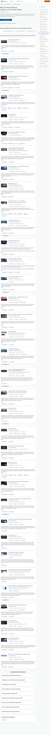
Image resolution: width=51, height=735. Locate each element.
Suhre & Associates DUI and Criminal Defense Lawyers (45, 58)
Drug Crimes (11, 63)
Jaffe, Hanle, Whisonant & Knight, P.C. (45, 46)
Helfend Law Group (42, 44)
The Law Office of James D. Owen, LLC (45, 56)
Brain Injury (16, 643)
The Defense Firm (42, 16)
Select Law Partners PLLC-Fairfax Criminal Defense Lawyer (45, 60)
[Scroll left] (1, 31)
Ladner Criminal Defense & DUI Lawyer (45, 17)
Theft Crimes (16, 63)
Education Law (16, 302)
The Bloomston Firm (43, 63)
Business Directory (19, 1)
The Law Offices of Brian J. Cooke (44, 31)
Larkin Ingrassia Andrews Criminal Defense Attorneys (45, 51)
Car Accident (15, 524)
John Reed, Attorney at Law (44, 65)
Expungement (16, 245)
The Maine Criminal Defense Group (45, 14)
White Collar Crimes (22, 100)
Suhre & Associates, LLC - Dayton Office (45, 24)
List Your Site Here (6, 19)
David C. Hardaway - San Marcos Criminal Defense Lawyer (45, 34)
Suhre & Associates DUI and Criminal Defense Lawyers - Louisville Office (45, 19)
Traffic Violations (21, 119)
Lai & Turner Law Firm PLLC (44, 9)
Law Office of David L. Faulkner (44, 29)
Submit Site (47, 1)
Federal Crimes (18, 225)
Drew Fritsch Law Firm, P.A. (43, 27)
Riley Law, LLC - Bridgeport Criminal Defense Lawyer (45, 66)
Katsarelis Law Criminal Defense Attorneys (45, 61)
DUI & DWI (21, 63)
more (2, 49)
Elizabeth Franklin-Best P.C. (43, 38)
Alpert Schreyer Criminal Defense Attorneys (45, 41)
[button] (42, 1)
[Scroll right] (35, 31)
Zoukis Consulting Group (43, 26)
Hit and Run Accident (12, 263)
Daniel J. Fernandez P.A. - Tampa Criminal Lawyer (45, 21)
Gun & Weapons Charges (23, 154)
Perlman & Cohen (42, 43)
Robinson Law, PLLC (42, 48)
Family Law (21, 336)
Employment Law (24, 225)
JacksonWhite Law (42, 36)
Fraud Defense (24, 433)
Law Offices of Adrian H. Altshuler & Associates (45, 12)
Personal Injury (11, 171)
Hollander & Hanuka (43, 22)
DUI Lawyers (4, 719)
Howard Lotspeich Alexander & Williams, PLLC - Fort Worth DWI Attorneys (45, 39)
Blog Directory (12, 1)
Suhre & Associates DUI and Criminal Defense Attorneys (45, 53)
